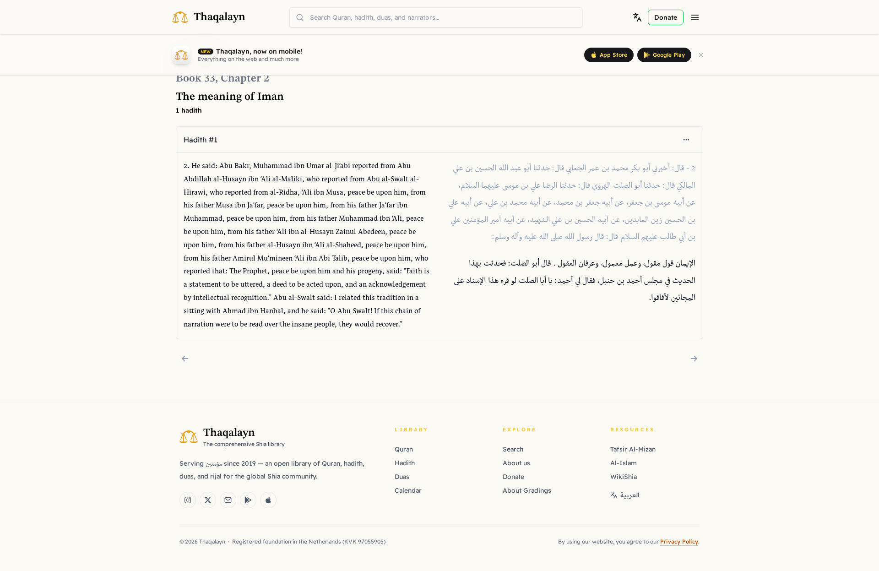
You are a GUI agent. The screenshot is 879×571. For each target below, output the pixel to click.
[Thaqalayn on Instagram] (187, 500)
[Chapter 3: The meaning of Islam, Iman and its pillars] (694, 358)
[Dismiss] (701, 55)
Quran (404, 449)
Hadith (405, 463)
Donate (513, 477)
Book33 (195, 78)
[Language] (637, 17)
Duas (402, 477)
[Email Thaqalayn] (228, 500)
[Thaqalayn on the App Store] (268, 500)
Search (513, 449)
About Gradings (527, 490)
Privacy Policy (679, 541)
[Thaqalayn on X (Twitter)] (208, 500)
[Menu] (695, 17)
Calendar (408, 490)
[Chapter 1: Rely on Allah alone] (185, 358)
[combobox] (435, 17)
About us (516, 463)
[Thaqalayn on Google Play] (248, 500)
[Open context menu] (686, 140)
